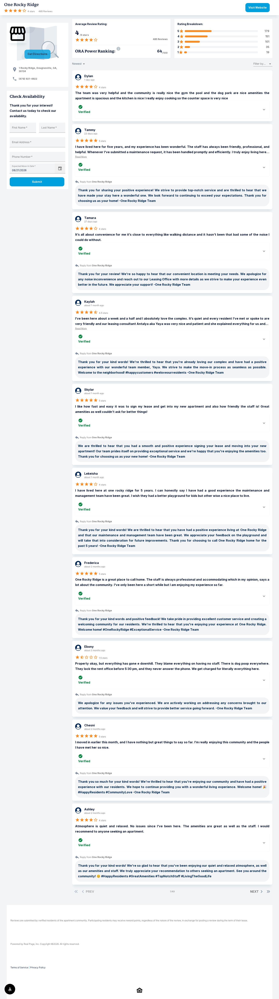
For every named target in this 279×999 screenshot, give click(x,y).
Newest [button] (77, 63)
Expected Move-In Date (24, 166)
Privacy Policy (38, 967)
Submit (37, 181)
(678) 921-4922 (28, 78)
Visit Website (257, 7)
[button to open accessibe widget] (10, 989)
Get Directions (37, 54)
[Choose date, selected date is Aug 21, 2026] (60, 168)
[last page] (268, 891)
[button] (262, 64)
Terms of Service (19, 967)
